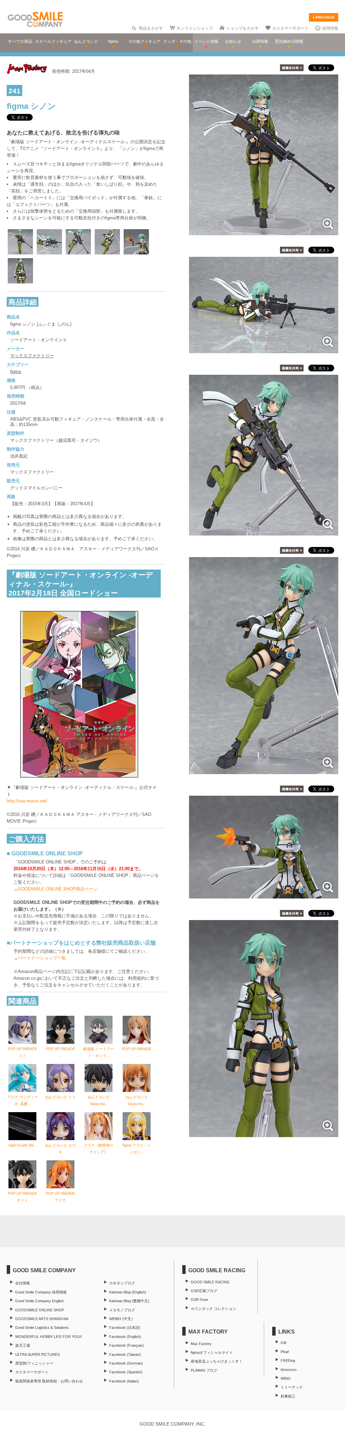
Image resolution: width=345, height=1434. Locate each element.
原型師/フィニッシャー (34, 1363)
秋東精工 (288, 1396)
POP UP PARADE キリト (22, 1196)
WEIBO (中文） (122, 1319)
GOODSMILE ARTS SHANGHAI (41, 1319)
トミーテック (292, 1387)
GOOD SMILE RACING (210, 1282)
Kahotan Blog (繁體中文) (129, 1301)
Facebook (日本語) (124, 1327)
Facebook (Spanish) (126, 1372)
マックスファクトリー (32, 355)
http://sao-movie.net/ (27, 800)
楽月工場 (22, 1345)
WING (286, 1378)
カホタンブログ (122, 1283)
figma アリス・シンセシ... (137, 1148)
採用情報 (330, 28)
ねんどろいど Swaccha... (99, 1100)
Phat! (285, 1352)
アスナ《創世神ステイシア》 (99, 1148)
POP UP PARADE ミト (22, 1052)
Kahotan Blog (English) (127, 1292)
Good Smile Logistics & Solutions (42, 1327)
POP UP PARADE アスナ (60, 1196)
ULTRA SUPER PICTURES (37, 1354)
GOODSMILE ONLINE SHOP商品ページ (58, 888)
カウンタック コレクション (213, 1309)
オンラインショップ (195, 28)
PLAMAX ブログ (204, 1370)
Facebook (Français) (126, 1345)
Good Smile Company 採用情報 (41, 1292)
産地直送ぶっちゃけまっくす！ (217, 1361)
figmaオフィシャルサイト (212, 1352)
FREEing (288, 1361)
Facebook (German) (126, 1363)
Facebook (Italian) (124, 1381)
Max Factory (201, 1344)
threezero (288, 1370)
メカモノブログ (122, 1310)
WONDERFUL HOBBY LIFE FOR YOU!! (48, 1337)
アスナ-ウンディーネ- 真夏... (22, 1100)
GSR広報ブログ (204, 1291)
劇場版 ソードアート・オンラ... (98, 1052)
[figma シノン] (263, 231)
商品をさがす (151, 28)
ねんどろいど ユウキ (60, 1148)
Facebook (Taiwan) (125, 1354)
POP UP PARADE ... (60, 1052)
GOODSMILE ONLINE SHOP (39, 1310)
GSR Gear (199, 1300)
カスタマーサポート (290, 28)
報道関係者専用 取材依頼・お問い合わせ (49, 1381)
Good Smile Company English (39, 1301)
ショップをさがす (242, 28)
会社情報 (22, 1283)
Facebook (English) (125, 1337)
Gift (283, 1343)
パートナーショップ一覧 (42, 957)
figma (15, 371)
